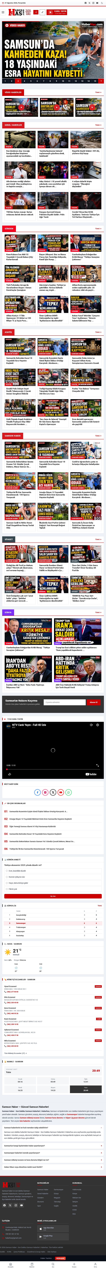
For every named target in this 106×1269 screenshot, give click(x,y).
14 (89, 81)
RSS (74, 1214)
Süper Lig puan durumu (75, 1118)
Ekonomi (40, 1202)
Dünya (56, 1194)
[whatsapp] (68, 792)
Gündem (40, 1198)
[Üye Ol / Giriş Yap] (35, 12)
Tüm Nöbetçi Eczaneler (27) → (15, 1053)
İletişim (75, 1202)
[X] (89, 3)
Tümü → (98, 92)
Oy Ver (53, 896)
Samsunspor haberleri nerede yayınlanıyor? (22, 1153)
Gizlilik (75, 1206)
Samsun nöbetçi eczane (29, 1118)
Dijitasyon (60, 1258)
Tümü (100, 906)
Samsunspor (72, 1114)
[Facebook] (85, 3)
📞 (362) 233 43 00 (11, 1003)
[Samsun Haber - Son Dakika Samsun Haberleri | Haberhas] (20, 12)
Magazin (57, 1198)
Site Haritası (51, 1252)
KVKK (75, 1210)
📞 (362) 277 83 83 (11, 992)
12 (76, 81)
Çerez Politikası (19, 1252)
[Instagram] (93, 3)
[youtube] (61, 792)
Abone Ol (93, 702)
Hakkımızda (77, 1190)
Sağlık (56, 1206)
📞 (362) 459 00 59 (11, 1046)
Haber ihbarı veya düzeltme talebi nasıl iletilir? (23, 1167)
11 (69, 81)
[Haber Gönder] (42, 12)
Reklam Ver (77, 1198)
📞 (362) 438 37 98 (11, 1035)
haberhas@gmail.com (13, 1238)
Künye (75, 1194)
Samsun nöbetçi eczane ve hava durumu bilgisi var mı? (26, 1160)
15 (95, 81)
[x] (53, 792)
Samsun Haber (42, 1190)
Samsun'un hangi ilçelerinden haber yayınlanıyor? (24, 1146)
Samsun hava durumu (54, 1118)
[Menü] (3, 12)
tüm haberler (25, 1121)
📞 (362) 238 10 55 (11, 1024)
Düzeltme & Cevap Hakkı (36, 1252)
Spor (39, 1206)
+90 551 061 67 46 (12, 1234)
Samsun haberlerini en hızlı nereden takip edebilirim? (26, 1128)
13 (82, 81)
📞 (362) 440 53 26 (11, 1013)
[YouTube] (97, 3)
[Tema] (102, 3)
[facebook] (37, 792)
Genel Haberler (42, 1194)
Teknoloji (57, 1202)
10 (63, 81)
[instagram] (45, 792)
